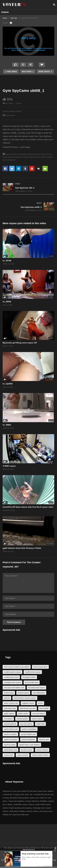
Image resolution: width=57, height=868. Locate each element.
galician (7, 698)
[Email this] (45, 168)
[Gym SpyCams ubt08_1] (28, 243)
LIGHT (5, 23)
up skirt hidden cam (28, 734)
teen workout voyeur (27, 157)
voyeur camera (40, 157)
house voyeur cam (11, 703)
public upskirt (9, 714)
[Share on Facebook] (5, 168)
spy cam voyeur (13, 157)
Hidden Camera (15, 111)
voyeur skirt (8, 755)
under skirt (40, 724)
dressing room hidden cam (14, 688)
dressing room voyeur (36, 688)
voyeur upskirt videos (40, 755)
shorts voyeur (37, 719)
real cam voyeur (38, 714)
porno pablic (44, 708)
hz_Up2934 (8, 384)
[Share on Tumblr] (25, 168)
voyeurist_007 (11, 566)
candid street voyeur (33, 672)
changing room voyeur (12, 682)
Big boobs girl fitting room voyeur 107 (20, 343)
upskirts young (9, 745)
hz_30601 (7, 425)
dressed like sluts (31, 682)
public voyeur (23, 714)
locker (43, 154)
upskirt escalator (10, 734)
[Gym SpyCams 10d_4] (28, 187)
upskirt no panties (10, 740)
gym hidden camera (25, 154)
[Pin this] (31, 168)
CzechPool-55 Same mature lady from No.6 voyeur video (28, 507)
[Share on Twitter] (12, 168)
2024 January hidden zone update (16, 667)
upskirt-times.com (11, 729)
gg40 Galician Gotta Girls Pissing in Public (22, 548)
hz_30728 (7, 261)
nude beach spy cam (28, 708)
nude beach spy (10, 708)
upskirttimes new (10, 750)
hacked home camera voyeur (25, 698)
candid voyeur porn (11, 677)
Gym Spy (6, 111)
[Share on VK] (38, 168)
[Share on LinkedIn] (18, 168)
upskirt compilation (29, 729)
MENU (6, 12)
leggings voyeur (28, 703)
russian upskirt (22, 719)
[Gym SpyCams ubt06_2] (28, 206)
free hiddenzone (39, 693)
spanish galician (10, 724)
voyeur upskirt (22, 755)
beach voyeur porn (40, 667)
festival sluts (9, 693)
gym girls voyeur (12, 154)
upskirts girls (44, 740)
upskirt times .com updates (29, 745)
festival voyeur (23, 693)
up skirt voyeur (26, 750)
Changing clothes (29, 677)
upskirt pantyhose (28, 740)
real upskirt (8, 719)
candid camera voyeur (12, 672)
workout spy (11, 160)
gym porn (37, 154)
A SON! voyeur (9, 466)
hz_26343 (7, 302)
